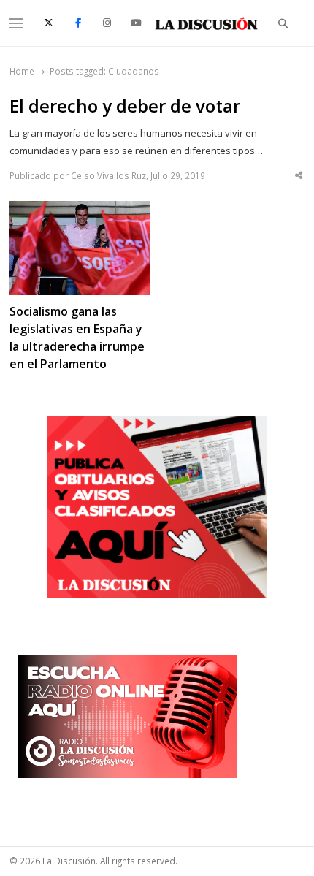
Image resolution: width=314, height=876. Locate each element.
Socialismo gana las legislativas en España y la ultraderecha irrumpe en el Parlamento (77, 337)
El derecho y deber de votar (124, 106)
